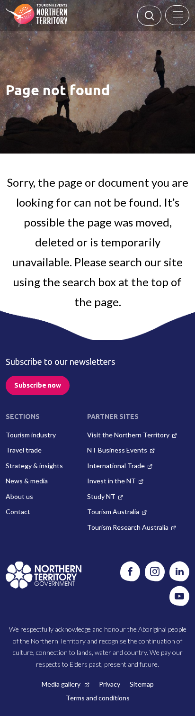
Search (149, 16)
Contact (18, 512)
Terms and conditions (98, 698)
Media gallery (62, 684)
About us (19, 496)
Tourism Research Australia (127, 527)
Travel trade (24, 450)
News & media (27, 481)
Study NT (101, 496)
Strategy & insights (34, 466)
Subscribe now (37, 385)
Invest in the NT (111, 481)
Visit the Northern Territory (128, 435)
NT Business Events (117, 450)
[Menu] (177, 15)
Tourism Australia (113, 512)
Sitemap (142, 684)
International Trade (116, 466)
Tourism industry (31, 435)
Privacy (109, 684)
